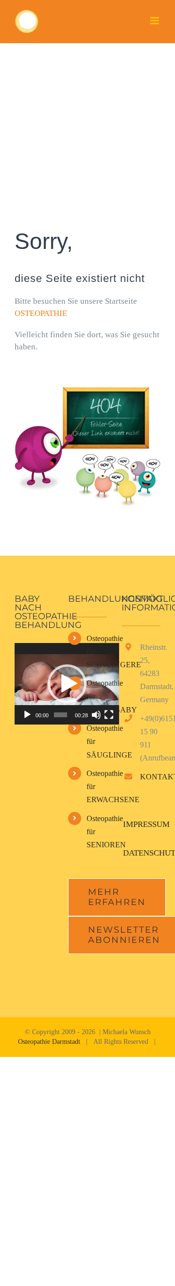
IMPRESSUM (146, 824)
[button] (67, 683)
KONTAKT (150, 777)
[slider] (60, 714)
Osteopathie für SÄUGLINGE (97, 741)
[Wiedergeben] (27, 715)
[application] (67, 684)
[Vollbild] (109, 715)
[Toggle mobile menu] (155, 21)
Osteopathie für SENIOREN (97, 831)
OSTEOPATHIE (41, 313)
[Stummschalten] (96, 715)
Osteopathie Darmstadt (49, 1041)
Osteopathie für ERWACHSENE (97, 786)
